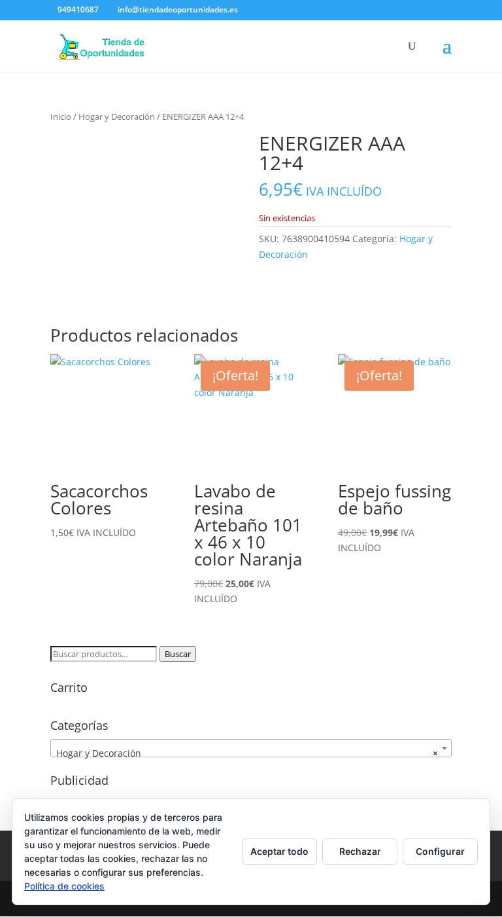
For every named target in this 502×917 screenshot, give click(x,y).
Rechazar (360, 851)
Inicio (60, 116)
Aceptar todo (279, 851)
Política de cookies (64, 885)
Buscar (178, 654)
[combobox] (251, 748)
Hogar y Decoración (116, 116)
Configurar (440, 851)
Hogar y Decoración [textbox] (247, 753)
